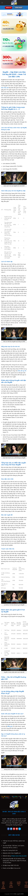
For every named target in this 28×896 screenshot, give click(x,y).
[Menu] (2, 3)
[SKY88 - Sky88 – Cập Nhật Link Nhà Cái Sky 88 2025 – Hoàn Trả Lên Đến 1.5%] (14, 2)
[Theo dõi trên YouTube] (17, 828)
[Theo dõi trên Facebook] (8, 828)
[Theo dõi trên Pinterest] (14, 828)
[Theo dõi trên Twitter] (11, 828)
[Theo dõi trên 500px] (19, 828)
